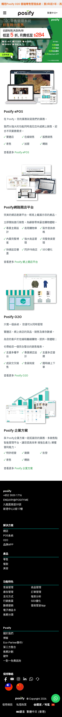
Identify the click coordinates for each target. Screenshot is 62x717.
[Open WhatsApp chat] (55, 698)
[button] (5, 13)
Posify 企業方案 (24, 468)
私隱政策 (21, 704)
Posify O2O (21, 375)
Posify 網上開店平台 (26, 262)
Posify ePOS (22, 152)
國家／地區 (43, 704)
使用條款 (7, 704)
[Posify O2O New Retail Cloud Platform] (26, 13)
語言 (33, 711)
